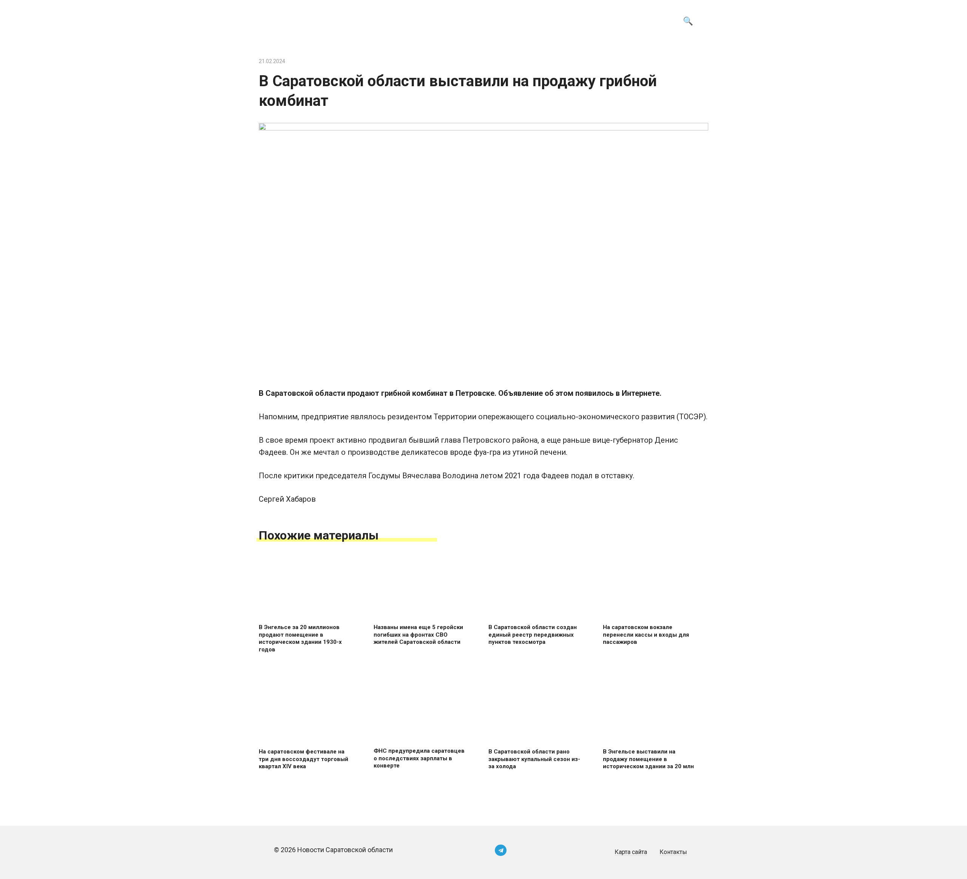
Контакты (673, 852)
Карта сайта (631, 852)
